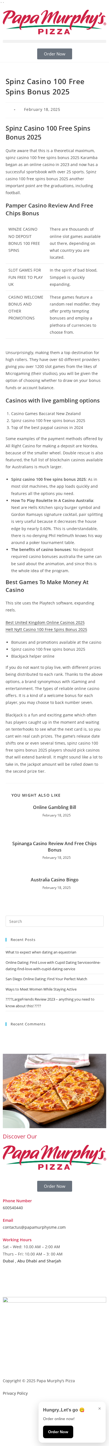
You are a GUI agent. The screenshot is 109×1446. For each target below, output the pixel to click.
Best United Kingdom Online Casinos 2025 (45, 622)
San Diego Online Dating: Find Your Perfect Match (46, 978)
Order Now (58, 1432)
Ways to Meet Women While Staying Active (41, 989)
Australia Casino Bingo (55, 880)
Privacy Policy (15, 1393)
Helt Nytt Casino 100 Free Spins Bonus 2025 (46, 629)
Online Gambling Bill (54, 807)
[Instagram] (25, 1282)
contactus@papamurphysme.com (34, 1227)
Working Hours (17, 1239)
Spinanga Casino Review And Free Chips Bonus (54, 846)
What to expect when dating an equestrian (41, 952)
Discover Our (20, 1136)
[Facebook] (10, 1282)
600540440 (13, 1207)
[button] (54, 41)
